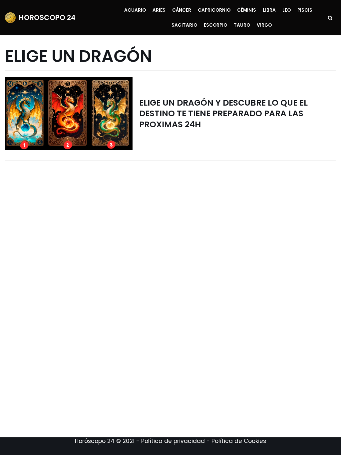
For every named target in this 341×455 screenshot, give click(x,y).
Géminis (246, 10)
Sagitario (184, 25)
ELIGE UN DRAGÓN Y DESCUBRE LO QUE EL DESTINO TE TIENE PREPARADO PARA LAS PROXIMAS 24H (223, 113)
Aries (159, 10)
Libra (269, 10)
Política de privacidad (173, 441)
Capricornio (214, 10)
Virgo (264, 25)
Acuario (135, 10)
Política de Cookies (238, 441)
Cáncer (181, 10)
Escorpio (215, 25)
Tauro (242, 25)
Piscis (304, 10)
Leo (286, 10)
